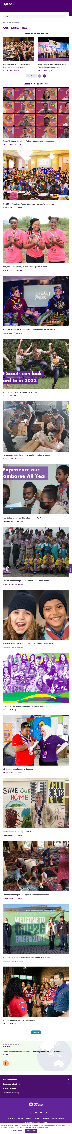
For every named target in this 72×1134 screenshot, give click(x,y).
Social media (7, 1046)
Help (38, 1122)
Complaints (11, 1118)
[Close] (69, 1126)
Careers (28, 1118)
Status (45, 1122)
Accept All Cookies (31, 1130)
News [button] (6, 16)
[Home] (9, 4)
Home (4, 22)
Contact (20, 1118)
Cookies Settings (17, 1130)
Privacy (36, 1118)
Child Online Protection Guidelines (53, 1118)
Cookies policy (30, 1122)
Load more (36, 1032)
